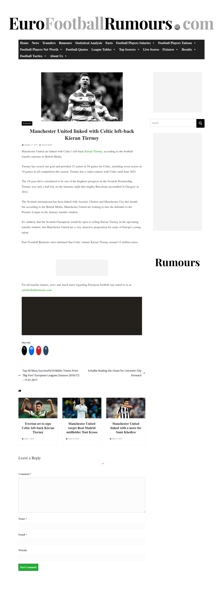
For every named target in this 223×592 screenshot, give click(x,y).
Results (187, 49)
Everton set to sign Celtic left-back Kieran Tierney (38, 427)
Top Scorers (127, 49)
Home (24, 42)
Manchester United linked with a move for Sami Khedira (125, 427)
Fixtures (168, 49)
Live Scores (151, 49)
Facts (109, 42)
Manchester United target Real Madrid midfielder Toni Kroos (81, 427)
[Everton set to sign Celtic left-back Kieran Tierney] (37, 400)
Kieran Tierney (93, 151)
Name (22, 518)
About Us (56, 56)
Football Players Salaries (133, 42)
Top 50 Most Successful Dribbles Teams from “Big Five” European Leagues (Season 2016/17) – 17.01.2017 (50, 375)
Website (22, 550)
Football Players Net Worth (39, 49)
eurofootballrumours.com (37, 290)
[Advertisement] (82, 268)
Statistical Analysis (88, 42)
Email (22, 534)
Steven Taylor (47, 144)
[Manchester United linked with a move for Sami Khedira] (125, 400)
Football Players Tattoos (175, 42)
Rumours (65, 42)
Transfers (49, 42)
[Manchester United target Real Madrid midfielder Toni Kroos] (81, 400)
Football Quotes (77, 49)
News (35, 42)
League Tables (101, 49)
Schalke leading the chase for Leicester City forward (114, 373)
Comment (24, 474)
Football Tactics (31, 56)
